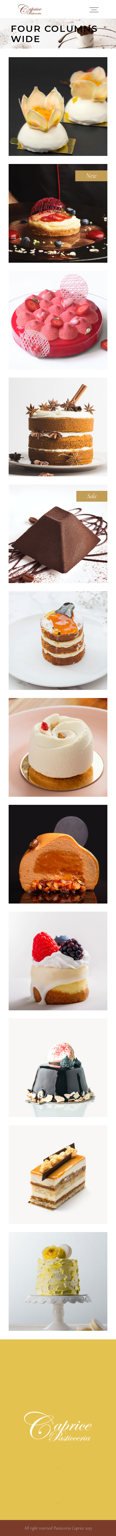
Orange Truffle (58, 642)
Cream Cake (58, 749)
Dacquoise (58, 962)
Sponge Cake (58, 855)
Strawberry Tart (58, 321)
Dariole (58, 1283)
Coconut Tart (58, 215)
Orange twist (58, 108)
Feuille (58, 1176)
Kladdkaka (58, 1069)
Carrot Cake (58, 428)
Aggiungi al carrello (58, 100)
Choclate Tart (57, 535)
